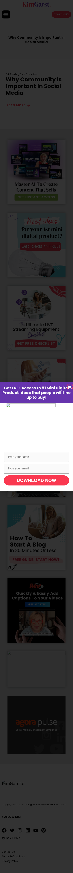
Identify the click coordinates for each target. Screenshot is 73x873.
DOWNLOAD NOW (36, 480)
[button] (70, 387)
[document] (36, 436)
